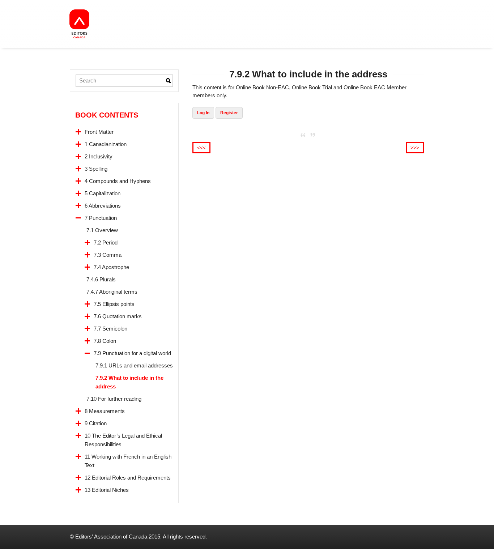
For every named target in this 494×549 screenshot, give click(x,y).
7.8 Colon (105, 341)
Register (229, 112)
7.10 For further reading (113, 399)
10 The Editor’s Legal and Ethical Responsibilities (123, 440)
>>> (414, 147)
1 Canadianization (106, 144)
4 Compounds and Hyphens (118, 181)
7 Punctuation (101, 218)
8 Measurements (105, 411)
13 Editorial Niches (107, 490)
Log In (203, 112)
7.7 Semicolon (110, 328)
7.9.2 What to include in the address (129, 382)
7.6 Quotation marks (118, 316)
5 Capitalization (102, 193)
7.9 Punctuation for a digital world (132, 353)
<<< (201, 147)
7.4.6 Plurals (101, 279)
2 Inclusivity (98, 156)
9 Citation (96, 423)
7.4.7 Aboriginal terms (111, 292)
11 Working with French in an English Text (128, 461)
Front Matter (99, 132)
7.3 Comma (108, 255)
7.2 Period (106, 242)
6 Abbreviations (103, 206)
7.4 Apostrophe (111, 267)
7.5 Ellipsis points (114, 304)
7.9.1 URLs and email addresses (134, 365)
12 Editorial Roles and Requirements (128, 477)
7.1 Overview (102, 230)
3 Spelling (96, 169)
